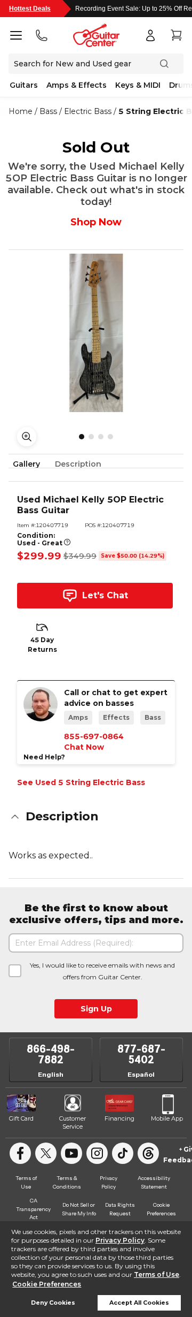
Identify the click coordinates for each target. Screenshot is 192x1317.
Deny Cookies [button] (53, 1302)
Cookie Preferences (46, 1284)
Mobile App (167, 1118)
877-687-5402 (141, 1054)
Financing (119, 1118)
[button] (96, 817)
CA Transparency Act (33, 1209)
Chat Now (84, 747)
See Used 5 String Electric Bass (81, 782)
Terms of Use (156, 1274)
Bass (48, 111)
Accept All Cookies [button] (139, 1302)
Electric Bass (87, 111)
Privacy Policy (120, 1240)
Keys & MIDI (138, 85)
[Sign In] (150, 35)
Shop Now (96, 222)
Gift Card (21, 1118)
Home (21, 111)
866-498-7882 (51, 1054)
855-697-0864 (94, 736)
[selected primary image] (96, 333)
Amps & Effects (76, 85)
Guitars (24, 85)
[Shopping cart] (176, 35)
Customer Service (72, 1123)
